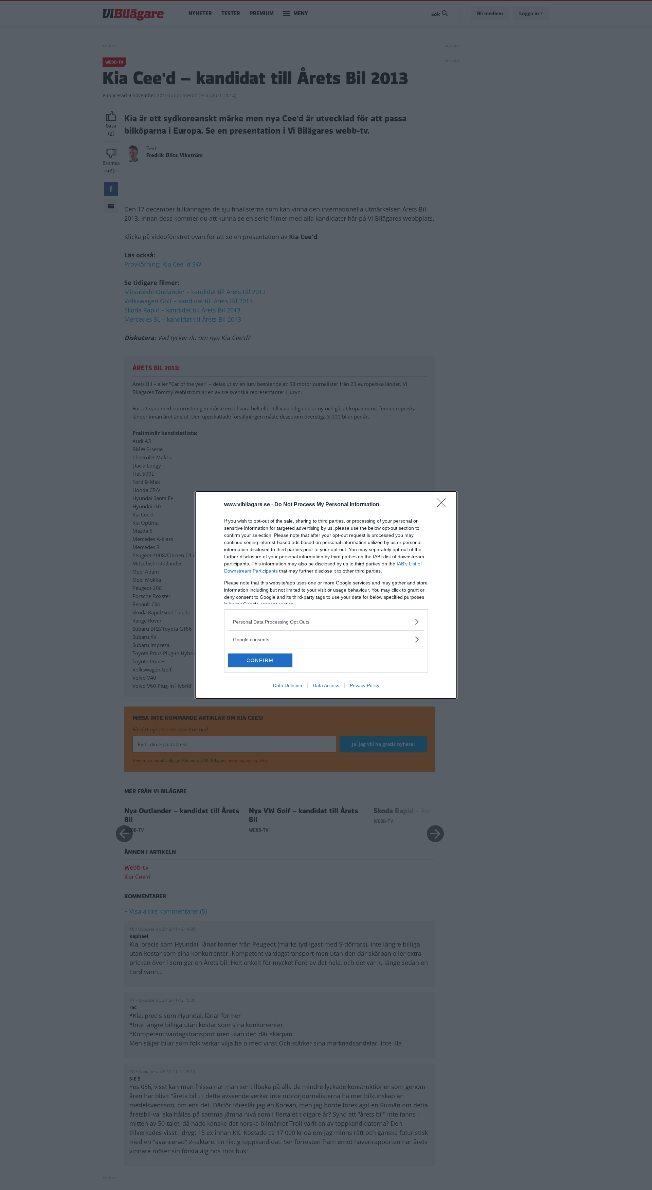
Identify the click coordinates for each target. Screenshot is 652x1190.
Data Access (326, 685)
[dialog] (326, 595)
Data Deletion (287, 685)
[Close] (443, 504)
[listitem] (326, 621)
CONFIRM (260, 660)
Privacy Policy (364, 685)
